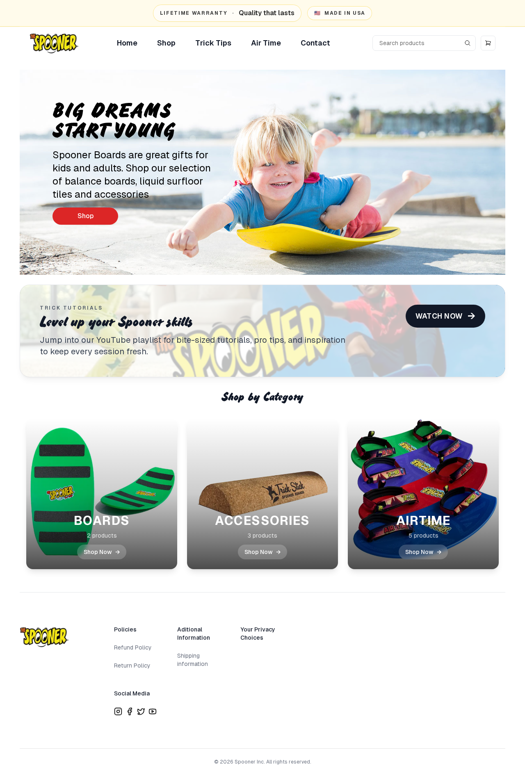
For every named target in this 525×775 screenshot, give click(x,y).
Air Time (266, 43)
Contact (315, 43)
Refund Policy (133, 647)
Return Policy (132, 665)
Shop (166, 43)
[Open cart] (488, 43)
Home (127, 43)
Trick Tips (213, 43)
